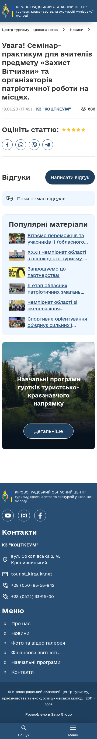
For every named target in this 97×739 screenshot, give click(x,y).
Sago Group (61, 714)
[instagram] (24, 515)
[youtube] (8, 515)
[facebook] (40, 515)
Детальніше (48, 431)
